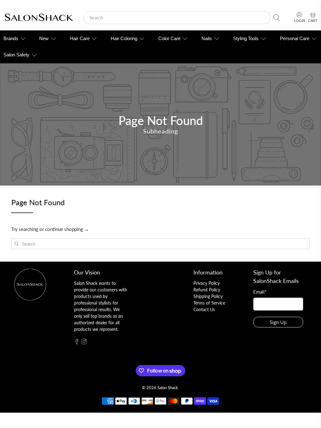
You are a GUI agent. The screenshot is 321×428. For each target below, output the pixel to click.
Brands (10, 38)
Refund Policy (206, 289)
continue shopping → (67, 229)
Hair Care (80, 38)
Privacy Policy (206, 283)
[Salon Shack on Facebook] (77, 342)
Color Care (169, 38)
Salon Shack (167, 387)
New (44, 38)
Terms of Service (209, 302)
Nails (207, 38)
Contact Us (204, 309)
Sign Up (278, 322)
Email (259, 292)
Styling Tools (246, 38)
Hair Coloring (124, 38)
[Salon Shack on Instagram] (84, 342)
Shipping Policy (208, 296)
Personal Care (294, 38)
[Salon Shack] (38, 17)
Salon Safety (16, 54)
